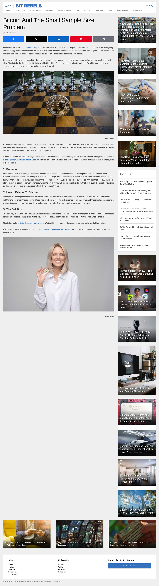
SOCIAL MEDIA (35, 11)
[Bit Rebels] (27, 6)
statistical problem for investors (31, 223)
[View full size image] (58, 102)
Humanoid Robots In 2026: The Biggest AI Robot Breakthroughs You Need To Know (136, 273)
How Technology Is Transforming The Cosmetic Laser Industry (134, 98)
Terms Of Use (13, 574)
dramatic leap (31, 48)
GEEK (110, 11)
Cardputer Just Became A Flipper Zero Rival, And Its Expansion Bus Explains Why (131, 543)
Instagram (62, 572)
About (10, 564)
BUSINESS (49, 11)
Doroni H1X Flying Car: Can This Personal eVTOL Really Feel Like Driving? (137, 449)
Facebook (61, 564)
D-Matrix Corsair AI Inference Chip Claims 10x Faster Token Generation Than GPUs (135, 418)
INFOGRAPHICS (122, 11)
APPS (78, 11)
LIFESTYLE (99, 11)
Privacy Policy (13, 572)
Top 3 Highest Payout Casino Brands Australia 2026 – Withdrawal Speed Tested (26, 543)
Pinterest (61, 569)
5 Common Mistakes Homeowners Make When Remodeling (133, 478)
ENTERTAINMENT (64, 11)
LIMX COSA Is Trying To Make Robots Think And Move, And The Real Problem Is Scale (135, 335)
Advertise (11, 569)
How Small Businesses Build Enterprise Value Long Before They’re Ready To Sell (135, 160)
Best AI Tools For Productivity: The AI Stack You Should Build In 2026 (136, 304)
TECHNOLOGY (20, 11)
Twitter (60, 567)
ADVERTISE (137, 11)
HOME (7, 11)
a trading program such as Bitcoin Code (19, 160)
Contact (11, 567)
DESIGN (87, 11)
